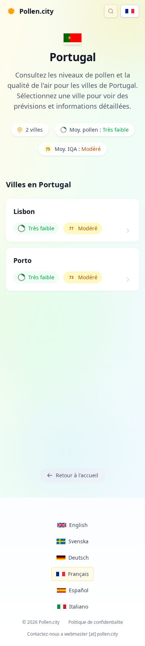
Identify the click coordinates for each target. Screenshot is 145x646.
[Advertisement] (72, 378)
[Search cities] (110, 11)
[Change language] (129, 11)
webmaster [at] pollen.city (91, 634)
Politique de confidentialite (95, 622)
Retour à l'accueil (77, 475)
